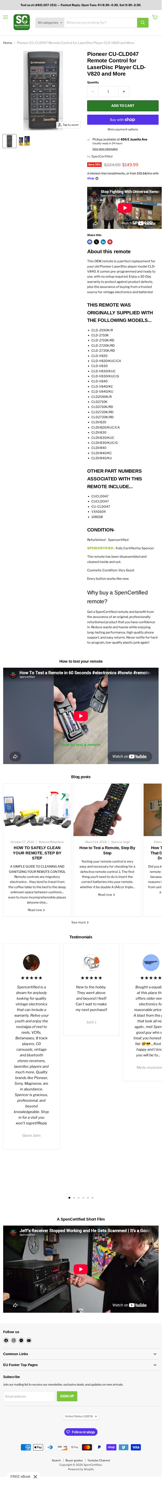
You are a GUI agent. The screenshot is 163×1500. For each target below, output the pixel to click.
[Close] (35, 1476)
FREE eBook (20, 1476)
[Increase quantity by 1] (124, 91)
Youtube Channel (98, 1460)
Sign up (67, 1396)
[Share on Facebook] (89, 241)
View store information (105, 149)
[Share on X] (96, 241)
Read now (35, 910)
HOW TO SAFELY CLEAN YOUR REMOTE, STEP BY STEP (37, 853)
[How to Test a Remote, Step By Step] (107, 810)
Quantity (93, 82)
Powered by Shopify (81, 1469)
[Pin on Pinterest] (109, 241)
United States (79, 1416)
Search (56, 1460)
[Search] (142, 23)
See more (79, 922)
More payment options (123, 129)
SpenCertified (101, 156)
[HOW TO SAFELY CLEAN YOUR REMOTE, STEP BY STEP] (37, 810)
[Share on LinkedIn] (103, 241)
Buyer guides (74, 1460)
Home (7, 43)
